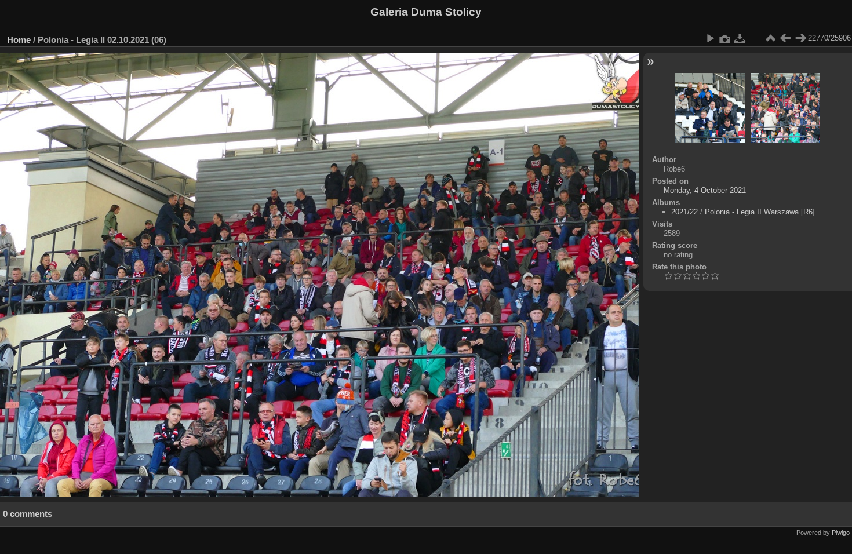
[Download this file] (740, 38)
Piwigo (841, 532)
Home (19, 40)
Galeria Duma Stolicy (426, 12)
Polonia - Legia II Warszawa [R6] (760, 211)
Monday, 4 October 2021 (705, 190)
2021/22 (684, 211)
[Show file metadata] (725, 38)
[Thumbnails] (770, 38)
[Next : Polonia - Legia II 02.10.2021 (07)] (800, 38)
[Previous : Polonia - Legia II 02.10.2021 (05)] (785, 38)
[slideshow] (710, 38)
